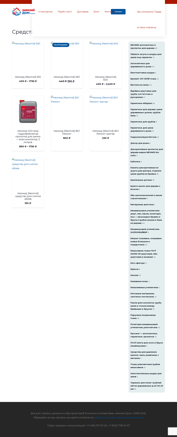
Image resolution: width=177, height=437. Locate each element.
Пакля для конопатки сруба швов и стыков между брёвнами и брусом (145, 306)
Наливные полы (140, 281)
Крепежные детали (142, 180)
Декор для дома (140, 143)
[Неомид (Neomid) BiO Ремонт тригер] (106, 111)
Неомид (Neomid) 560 (67, 77)
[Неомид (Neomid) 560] (67, 57)
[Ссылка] (24, 11)
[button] (131, 11)
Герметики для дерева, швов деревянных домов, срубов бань (146, 112)
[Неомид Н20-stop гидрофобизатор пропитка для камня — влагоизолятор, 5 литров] (28, 111)
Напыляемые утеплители (145, 287)
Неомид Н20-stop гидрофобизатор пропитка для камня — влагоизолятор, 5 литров (27, 137)
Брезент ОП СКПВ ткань (144, 78)
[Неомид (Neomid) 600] (106, 57)
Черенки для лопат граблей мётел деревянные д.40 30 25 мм (146, 385)
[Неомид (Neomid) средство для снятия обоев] (28, 174)
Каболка (136, 161)
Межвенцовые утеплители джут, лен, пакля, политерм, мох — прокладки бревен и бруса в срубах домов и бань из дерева (146, 216)
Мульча (135, 269)
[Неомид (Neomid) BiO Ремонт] (67, 111)
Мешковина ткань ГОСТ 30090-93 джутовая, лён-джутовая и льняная (144, 253)
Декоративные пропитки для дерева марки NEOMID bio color (146, 152)
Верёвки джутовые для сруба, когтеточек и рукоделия (143, 94)
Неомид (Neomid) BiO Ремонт (67, 132)
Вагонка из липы (141, 85)
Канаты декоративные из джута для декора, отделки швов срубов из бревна (145, 170)
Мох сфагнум (138, 263)
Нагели (135, 275)
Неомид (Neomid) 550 (28, 77)
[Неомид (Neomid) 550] (28, 57)
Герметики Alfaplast (142, 103)
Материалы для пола (142, 204)
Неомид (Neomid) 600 (105, 78)
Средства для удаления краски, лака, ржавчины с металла (144, 355)
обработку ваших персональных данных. (119, 417)
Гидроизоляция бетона (144, 137)
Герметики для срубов (143, 121)
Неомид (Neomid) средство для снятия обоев (28, 196)
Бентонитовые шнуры (143, 72)
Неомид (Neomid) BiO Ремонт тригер (106, 132)
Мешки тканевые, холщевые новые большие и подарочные (146, 241)
